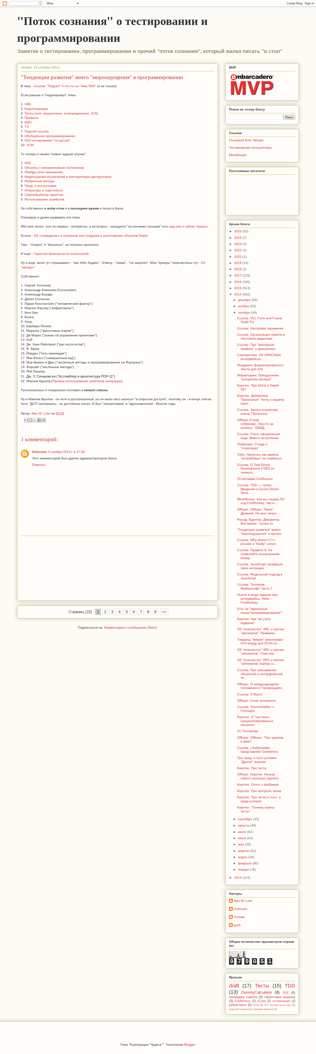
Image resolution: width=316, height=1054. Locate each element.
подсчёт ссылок (238, 1009)
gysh (237, 925)
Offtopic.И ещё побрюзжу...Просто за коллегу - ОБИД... (255, 424)
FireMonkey (243, 1001)
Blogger (189, 1044)
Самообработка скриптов (44, 195)
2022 (238, 250)
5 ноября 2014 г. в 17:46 (66, 452)
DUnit (256, 1005)
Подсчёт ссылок (37, 131)
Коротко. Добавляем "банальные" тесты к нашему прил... (261, 399)
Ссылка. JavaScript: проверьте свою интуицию (260, 566)
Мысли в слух (282, 1005)
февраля (245, 863)
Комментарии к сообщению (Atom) (130, 627)
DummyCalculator (256, 992)
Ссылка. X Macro (250, 694)
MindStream (238, 155)
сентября (245, 819)
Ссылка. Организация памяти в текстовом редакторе (261, 336)
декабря (244, 300)
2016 (238, 282)
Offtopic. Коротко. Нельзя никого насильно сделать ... (259, 776)
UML (28, 104)
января (244, 869)
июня (242, 838)
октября (244, 312)
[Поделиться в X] (35, 420)
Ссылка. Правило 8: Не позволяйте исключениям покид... (258, 554)
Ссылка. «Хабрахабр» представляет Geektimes (257, 749)
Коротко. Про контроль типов (259, 791)
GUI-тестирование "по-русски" (47, 140)
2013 (238, 877)
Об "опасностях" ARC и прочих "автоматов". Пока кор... (260, 651)
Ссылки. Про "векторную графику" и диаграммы (256, 346)
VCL (266, 1005)
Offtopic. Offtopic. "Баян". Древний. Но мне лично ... (258, 511)
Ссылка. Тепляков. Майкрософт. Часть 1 (255, 586)
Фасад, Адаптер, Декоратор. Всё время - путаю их (258, 521)
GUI (285, 992)
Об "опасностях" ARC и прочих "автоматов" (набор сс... (260, 662)
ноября (244, 306)
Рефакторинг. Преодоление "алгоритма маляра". (258, 377)
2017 (238, 275)
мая (241, 844)
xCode (261, 1001)
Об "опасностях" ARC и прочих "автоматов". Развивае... (260, 631)
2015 (238, 288)
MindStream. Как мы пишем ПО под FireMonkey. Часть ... (261, 501)
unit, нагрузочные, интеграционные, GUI (66, 113)
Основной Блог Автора (246, 140)
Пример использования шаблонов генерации (87, 381)
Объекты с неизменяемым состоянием (54, 167)
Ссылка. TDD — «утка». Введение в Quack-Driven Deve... (258, 489)
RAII (28, 163)
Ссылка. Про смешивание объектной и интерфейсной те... (260, 674)
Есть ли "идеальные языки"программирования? (259, 611)
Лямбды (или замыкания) (44, 172)
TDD (290, 986)
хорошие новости (262, 1009)
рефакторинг (238, 1005)
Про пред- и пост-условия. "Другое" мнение (257, 760)
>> (164, 612)
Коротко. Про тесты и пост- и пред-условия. (259, 799)
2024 (238, 238)
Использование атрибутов (44, 199)
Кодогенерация (36, 109)
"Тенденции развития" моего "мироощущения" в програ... (260, 531)
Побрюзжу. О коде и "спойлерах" (252, 446)
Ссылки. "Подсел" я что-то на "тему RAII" (65, 86)
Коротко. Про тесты (251, 768)
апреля (244, 851)
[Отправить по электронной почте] (26, 420)
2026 (238, 231)
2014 (238, 294)
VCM (30, 145)
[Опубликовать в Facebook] (39, 420)
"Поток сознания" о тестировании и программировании (112, 29)
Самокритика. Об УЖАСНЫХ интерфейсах (259, 357)
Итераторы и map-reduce (44, 190)
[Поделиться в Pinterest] (43, 420)
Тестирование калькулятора (250, 147)
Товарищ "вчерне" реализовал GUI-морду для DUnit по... (260, 641)
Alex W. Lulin (243, 901)
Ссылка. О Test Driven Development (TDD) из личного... (255, 468)
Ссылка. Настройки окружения (260, 328)
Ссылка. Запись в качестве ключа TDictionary (257, 411)
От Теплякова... (249, 731)
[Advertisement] (117, 568)
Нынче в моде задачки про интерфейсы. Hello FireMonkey (257, 598)
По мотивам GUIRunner (255, 479)
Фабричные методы (40, 181)
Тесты (29, 113)
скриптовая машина (279, 997)
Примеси (31, 118)
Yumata (239, 917)
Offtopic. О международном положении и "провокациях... (261, 686)
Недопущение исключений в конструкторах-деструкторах (68, 176)
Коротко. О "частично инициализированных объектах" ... (255, 721)
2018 (238, 269)
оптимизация (281, 1001)
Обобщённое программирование (50, 136)
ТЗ (26, 127)
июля (242, 832)
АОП (28, 122)
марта (243, 857)
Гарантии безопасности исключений (61, 253)
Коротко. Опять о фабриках (258, 784)
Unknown (39, 452)
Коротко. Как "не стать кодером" (254, 621)
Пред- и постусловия (40, 185)
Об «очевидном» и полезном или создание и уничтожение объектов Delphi (90, 235)
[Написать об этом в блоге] (30, 420)
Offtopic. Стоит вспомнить (256, 700)
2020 (238, 256)
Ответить (39, 465)
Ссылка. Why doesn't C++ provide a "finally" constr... (257, 542)
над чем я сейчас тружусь (188, 226)
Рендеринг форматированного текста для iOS (260, 367)
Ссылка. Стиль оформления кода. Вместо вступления (258, 436)
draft (234, 986)
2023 (238, 244)
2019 (238, 263)
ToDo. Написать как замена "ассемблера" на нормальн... (261, 456)
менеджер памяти (243, 997)
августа (244, 825)
